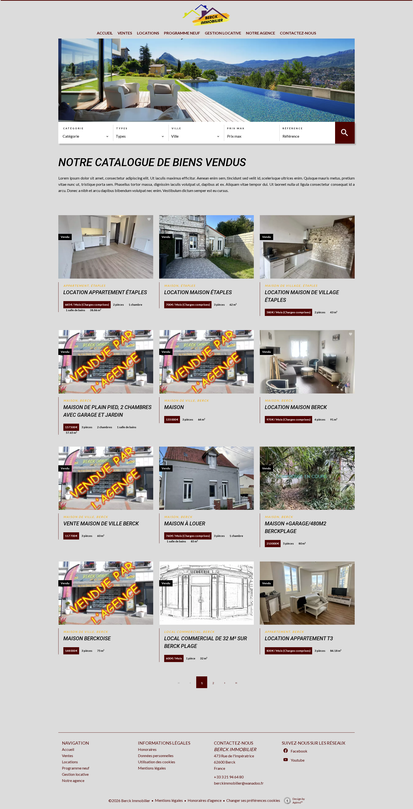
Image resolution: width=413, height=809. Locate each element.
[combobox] (86, 136)
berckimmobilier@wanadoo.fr (239, 783)
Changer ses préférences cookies (253, 800)
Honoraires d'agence (205, 800)
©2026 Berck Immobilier (129, 800)
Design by (299, 800)
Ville (176, 128)
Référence (293, 128)
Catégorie (73, 128)
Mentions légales (169, 800)
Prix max (236, 128)
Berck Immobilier (235, 749)
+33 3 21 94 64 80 (229, 777)
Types (122, 128)
